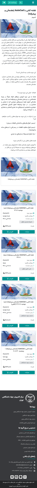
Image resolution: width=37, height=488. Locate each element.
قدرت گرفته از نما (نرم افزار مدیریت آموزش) (18, 486)
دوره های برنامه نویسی (29, 451)
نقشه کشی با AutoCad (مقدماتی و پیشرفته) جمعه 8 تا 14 (18, 256)
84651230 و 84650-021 (23, 468)
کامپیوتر (34, 17)
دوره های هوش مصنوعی (29, 448)
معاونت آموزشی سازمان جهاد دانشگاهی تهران (24, 412)
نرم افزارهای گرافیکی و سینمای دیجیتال (26, 437)
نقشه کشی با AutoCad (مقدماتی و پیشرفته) (21, 179)
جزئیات (27, 232)
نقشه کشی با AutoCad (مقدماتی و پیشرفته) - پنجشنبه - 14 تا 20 (18, 350)
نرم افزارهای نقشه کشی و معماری (27, 433)
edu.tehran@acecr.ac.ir (22, 465)
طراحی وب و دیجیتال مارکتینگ (28, 444)
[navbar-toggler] (33, 2)
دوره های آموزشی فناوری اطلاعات (27, 423)
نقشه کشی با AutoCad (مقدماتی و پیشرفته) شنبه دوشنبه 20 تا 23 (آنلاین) (18, 303)
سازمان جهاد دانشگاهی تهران (28, 419)
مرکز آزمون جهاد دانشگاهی (28, 415)
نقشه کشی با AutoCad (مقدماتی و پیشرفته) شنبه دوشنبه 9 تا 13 (18, 209)
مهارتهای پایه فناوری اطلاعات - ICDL (26, 440)
